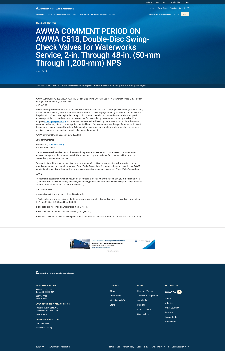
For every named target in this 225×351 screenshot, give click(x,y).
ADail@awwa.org (56, 144)
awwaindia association (47, 320)
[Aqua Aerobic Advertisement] (112, 244)
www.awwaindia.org (44, 328)
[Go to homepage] (55, 272)
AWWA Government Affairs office (53, 304)
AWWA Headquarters (46, 285)
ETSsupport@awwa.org (55, 121)
